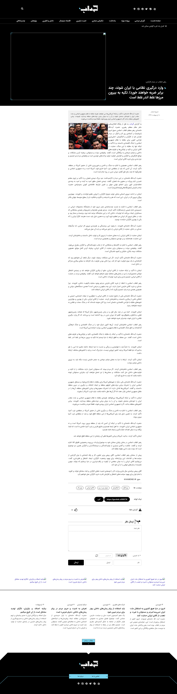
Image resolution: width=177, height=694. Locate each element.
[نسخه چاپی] (146, 121)
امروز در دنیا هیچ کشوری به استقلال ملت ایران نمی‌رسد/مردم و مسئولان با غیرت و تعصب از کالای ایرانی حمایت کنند (147, 612)
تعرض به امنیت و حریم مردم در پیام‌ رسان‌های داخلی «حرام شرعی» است (69, 610)
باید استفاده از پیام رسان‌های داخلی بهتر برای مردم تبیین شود (107, 610)
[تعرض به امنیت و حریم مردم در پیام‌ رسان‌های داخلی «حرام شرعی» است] (69, 589)
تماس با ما (95, 676)
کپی (99, 499)
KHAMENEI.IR (130, 479)
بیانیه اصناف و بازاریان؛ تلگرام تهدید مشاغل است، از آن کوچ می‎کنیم (28, 610)
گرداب (131, 124)
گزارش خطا (133, 509)
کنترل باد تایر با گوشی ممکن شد (152, 26)
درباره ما (80, 676)
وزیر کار (80, 488)
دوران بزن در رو (103, 488)
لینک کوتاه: (137, 499)
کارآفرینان (116, 488)
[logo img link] (88, 9)
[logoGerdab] (88, 664)
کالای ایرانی (90, 488)
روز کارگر (125, 488)
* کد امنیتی (137, 555)
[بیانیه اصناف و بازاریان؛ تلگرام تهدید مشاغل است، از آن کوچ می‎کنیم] (28, 589)
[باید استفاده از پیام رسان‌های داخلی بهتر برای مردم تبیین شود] (107, 589)
